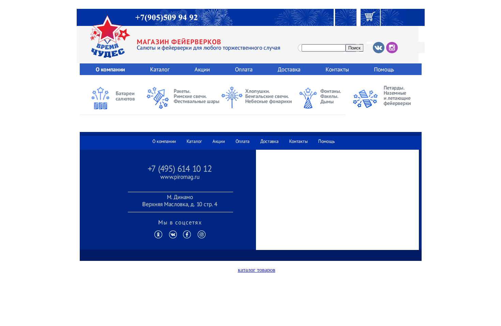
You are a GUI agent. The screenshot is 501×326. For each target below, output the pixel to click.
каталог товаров (256, 270)
